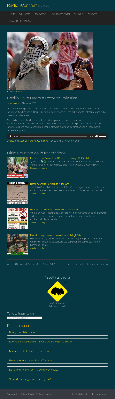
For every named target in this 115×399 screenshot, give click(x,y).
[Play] (10, 136)
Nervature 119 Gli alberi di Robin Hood (29, 351)
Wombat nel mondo (20, 21)
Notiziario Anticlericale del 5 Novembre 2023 (87, 264)
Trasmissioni (41, 14)
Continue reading (38, 168)
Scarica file (12, 140)
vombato (13, 103)
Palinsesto (25, 14)
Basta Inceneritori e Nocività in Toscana (49, 184)
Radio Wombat (22, 5)
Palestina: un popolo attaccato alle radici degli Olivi (55, 235)
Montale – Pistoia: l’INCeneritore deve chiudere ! (54, 209)
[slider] (103, 136)
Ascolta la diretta (57, 277)
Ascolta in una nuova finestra (33, 140)
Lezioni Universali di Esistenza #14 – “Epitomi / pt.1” (31, 264)
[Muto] (96, 136)
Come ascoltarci (61, 14)
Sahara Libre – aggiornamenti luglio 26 (30, 379)
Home (12, 14)
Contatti (92, 14)
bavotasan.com (101, 394)
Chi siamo (79, 14)
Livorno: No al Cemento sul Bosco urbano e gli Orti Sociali (59, 158)
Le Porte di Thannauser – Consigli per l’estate (33, 369)
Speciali (21, 92)
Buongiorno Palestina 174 (22, 332)
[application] (57, 136)
